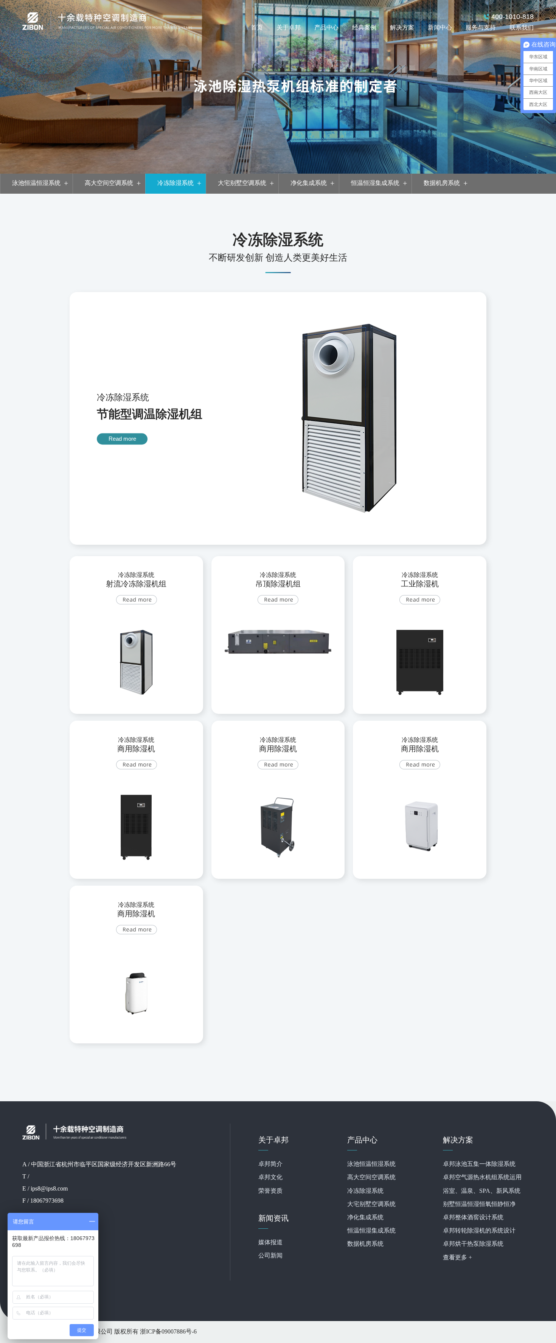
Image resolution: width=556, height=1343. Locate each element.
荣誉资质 (270, 1191)
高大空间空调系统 (371, 1177)
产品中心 (326, 28)
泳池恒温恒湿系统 (371, 1164)
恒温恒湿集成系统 (371, 1231)
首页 (257, 28)
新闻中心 (440, 28)
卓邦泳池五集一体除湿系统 (479, 1164)
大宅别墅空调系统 (371, 1204)
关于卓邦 (288, 28)
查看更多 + (457, 1257)
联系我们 (521, 28)
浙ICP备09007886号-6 (168, 1332)
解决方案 (402, 28)
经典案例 (364, 28)
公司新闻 (270, 1256)
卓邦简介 (270, 1164)
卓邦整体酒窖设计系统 (473, 1217)
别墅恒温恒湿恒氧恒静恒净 (479, 1204)
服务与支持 (481, 28)
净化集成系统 (365, 1217)
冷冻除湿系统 (365, 1191)
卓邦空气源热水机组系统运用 (482, 1177)
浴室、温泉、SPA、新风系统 (481, 1191)
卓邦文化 (270, 1177)
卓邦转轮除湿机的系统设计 (479, 1231)
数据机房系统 (365, 1244)
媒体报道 (270, 1242)
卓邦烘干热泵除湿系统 (473, 1244)
